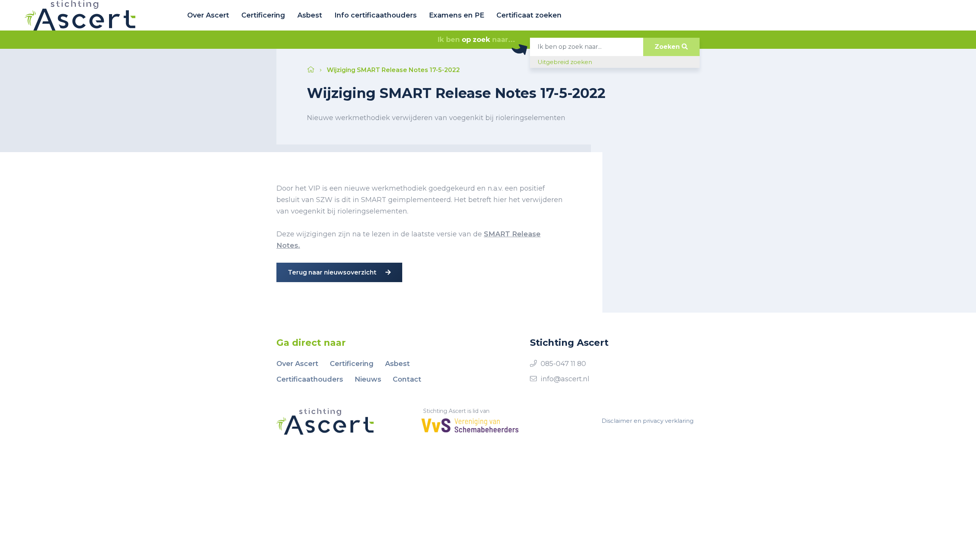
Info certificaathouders (375, 15)
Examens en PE (456, 15)
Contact (407, 379)
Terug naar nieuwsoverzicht (333, 272)
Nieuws (368, 379)
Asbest (309, 15)
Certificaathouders (309, 379)
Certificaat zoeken (529, 15)
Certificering (263, 15)
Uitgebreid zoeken (565, 62)
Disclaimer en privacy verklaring (647, 420)
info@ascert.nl (565, 379)
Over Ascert (208, 15)
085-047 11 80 (563, 364)
